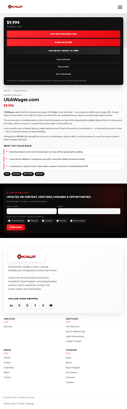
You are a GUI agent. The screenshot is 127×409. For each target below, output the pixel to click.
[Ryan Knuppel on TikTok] (43, 305)
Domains (7, 90)
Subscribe (16, 227)
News (7, 372)
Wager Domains (20, 90)
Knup (68, 357)
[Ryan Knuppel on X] (19, 305)
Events (7, 362)
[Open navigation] (120, 6)
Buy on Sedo (63, 66)
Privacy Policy (10, 403)
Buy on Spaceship (63, 74)
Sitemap (30, 403)
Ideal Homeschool (75, 336)
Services (8, 326)
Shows (7, 357)
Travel (7, 377)
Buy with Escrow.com (63, 34)
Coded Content (73, 341)
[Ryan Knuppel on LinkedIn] (11, 305)
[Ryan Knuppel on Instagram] (27, 305)
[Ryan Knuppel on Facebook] (35, 305)
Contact (70, 382)
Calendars (9, 367)
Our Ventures (72, 326)
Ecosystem (71, 372)
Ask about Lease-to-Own (63, 51)
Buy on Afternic (63, 59)
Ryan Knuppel (73, 367)
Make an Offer (63, 42)
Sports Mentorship (75, 331)
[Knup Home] (15, 6)
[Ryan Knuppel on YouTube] (51, 305)
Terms (21, 403)
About (69, 362)
